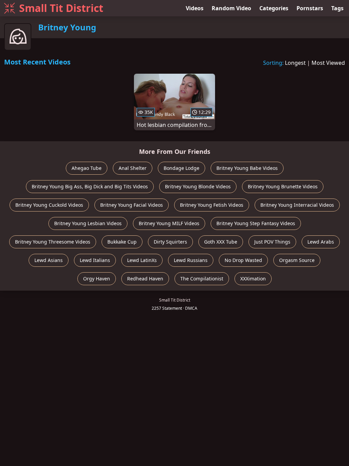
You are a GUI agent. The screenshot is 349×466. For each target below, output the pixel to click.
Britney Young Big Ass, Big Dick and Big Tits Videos (90, 186)
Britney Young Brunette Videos (283, 186)
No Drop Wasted (243, 260)
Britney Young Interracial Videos (297, 205)
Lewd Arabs (320, 241)
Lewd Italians (95, 260)
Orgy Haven (96, 278)
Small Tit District (61, 8)
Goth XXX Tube (220, 241)
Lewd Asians (48, 260)
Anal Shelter (133, 168)
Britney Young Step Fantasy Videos (255, 223)
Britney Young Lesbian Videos (88, 223)
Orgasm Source (297, 260)
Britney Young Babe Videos (247, 168)
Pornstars (310, 8)
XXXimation (253, 278)
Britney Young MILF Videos (169, 223)
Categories (273, 8)
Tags (337, 8)
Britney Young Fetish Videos (211, 205)
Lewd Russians (191, 260)
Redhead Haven (145, 278)
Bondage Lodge (181, 168)
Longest (295, 63)
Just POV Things (272, 241)
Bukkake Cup (122, 241)
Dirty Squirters (170, 241)
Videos (194, 8)
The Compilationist (201, 278)
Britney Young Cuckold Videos (49, 205)
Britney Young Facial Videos (131, 205)
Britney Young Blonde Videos (198, 186)
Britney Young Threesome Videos (52, 241)
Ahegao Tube (87, 168)
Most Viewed (328, 63)
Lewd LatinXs (142, 260)
